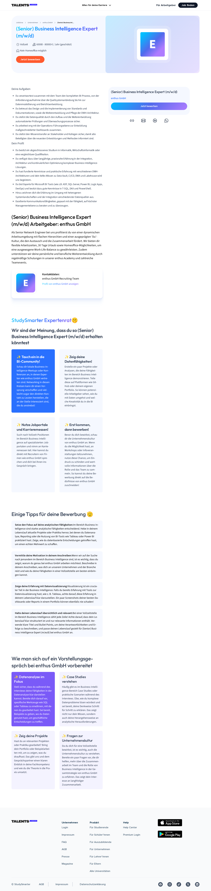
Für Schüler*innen (100, 834)
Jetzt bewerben (30, 59)
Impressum (68, 834)
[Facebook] (160, 884)
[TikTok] (179, 884)
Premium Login (131, 834)
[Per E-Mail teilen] (143, 120)
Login (65, 827)
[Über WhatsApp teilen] (166, 120)
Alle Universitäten (100, 871)
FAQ (64, 842)
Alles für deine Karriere (94, 5)
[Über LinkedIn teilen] (155, 120)
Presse (65, 856)
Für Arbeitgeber (166, 5)
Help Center (130, 827)
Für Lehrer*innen (99, 856)
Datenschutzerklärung (93, 884)
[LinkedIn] (197, 884)
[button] (132, 120)
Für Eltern (95, 863)
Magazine (67, 863)
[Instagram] (169, 884)
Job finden (188, 5)
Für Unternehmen (100, 849)
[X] (188, 884)
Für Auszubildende (100, 842)
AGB (64, 849)
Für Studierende (99, 827)
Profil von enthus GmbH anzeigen (60, 284)
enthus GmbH (118, 98)
